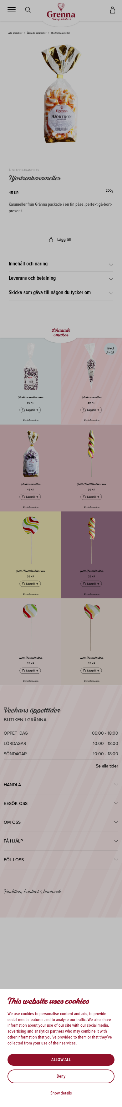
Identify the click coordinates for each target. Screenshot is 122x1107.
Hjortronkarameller (60, 33)
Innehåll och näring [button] (28, 264)
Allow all (61, 1060)
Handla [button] (12, 784)
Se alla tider (107, 766)
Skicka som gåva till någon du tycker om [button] (50, 292)
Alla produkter (15, 33)
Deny (61, 1076)
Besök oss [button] (16, 803)
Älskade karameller (36, 33)
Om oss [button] (12, 822)
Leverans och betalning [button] (32, 278)
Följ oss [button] (14, 860)
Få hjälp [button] (13, 841)
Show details (61, 1093)
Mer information (30, 420)
